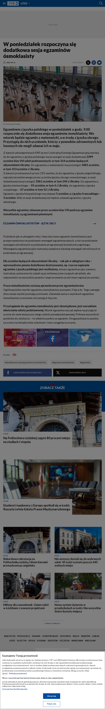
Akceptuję (51, 696)
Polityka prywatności (18, 673)
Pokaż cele (51, 704)
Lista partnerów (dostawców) (14, 689)
